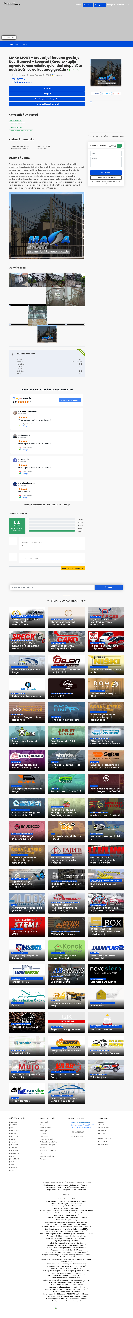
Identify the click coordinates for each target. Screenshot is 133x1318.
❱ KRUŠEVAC (13, 1136)
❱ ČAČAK (12, 1142)
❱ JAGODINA (13, 1150)
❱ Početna (101, 1122)
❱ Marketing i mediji (45, 1139)
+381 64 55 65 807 (77, 1132)
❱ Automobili (43, 1122)
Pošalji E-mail (48, 94)
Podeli (96, 93)
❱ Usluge (41, 1153)
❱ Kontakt (101, 1133)
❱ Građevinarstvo (44, 1128)
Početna (78, 5)
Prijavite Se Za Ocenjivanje (72, 568)
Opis (11, 44)
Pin (118, 93)
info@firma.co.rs (77, 1136)
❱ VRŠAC (12, 1165)
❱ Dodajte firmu (103, 1128)
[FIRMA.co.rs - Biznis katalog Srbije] (11, 4)
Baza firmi (88, 5)
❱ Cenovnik (102, 1131)
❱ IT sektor (42, 1133)
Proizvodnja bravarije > (17, 124)
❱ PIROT (12, 1156)
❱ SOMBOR (13, 1167)
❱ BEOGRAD (13, 1122)
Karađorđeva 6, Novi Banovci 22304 (31, 75)
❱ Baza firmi (102, 1125)
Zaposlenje (80, 1182)
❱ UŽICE (11, 1170)
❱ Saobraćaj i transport (46, 1145)
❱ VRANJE (12, 1162)
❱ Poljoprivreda (43, 1159)
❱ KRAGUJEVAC (14, 1131)
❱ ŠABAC (12, 1139)
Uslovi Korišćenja (57, 1182)
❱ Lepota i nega (44, 1136)
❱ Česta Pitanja (103, 1144)
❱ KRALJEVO (13, 1133)
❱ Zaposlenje (102, 1141)
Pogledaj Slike (9, 38)
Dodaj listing (100, 5)
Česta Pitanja (69, 1182)
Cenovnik (89, 1182)
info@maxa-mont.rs (21, 82)
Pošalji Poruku (106, 173)
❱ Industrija (42, 1131)
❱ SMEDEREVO (14, 1153)
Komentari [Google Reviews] (47, 104)
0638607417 (18, 78)
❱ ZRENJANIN (13, 1145)
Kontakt (25, 44)
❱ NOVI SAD (13, 1125)
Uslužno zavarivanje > (16, 127)
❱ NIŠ (11, 1128)
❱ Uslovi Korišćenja (104, 1139)
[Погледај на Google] (15, 412)
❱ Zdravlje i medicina (46, 1156)
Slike (17, 44)
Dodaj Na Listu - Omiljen (106, 177)
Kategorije (111, 5)
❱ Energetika (43, 1125)
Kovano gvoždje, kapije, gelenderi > (21, 131)
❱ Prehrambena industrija (47, 1142)
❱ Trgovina (42, 1148)
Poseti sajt (48, 89)
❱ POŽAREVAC (14, 1159)
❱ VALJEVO (13, 1148)
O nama (46, 1182)
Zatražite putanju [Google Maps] (47, 99)
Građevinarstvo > (15, 120)
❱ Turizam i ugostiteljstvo (47, 1150)
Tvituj (108, 93)
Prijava (129, 4)
